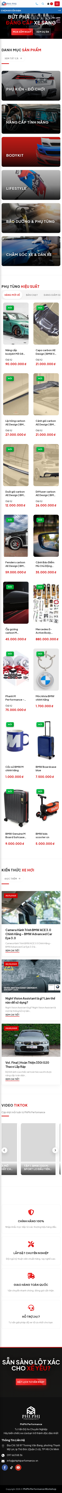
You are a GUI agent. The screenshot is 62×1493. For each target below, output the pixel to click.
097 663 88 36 (14, 1455)
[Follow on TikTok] (11, 1467)
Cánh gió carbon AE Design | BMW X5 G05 (46, 424)
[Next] (55, 1150)
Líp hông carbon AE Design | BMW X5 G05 (15, 424)
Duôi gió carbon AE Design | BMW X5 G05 (15, 495)
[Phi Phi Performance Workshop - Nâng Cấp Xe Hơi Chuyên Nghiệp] (11, 4)
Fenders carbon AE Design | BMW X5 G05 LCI (15, 566)
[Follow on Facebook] (5, 1467)
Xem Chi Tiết (12, 950)
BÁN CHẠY (32, 295)
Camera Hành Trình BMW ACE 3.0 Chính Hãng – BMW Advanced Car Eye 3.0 (28, 934)
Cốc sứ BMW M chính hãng (14, 768)
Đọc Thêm (11, 878)
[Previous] (4, 1150)
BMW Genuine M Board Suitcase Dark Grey (15, 837)
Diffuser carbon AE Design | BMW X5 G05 (46, 495)
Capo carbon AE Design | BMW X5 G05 (46, 354)
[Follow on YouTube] (18, 1467)
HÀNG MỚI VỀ (12, 295)
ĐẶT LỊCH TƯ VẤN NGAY (31, 1382)
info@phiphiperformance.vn (22, 1460)
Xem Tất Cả (12, 58)
